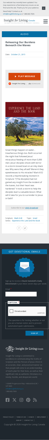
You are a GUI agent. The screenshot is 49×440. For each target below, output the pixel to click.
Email (7, 289)
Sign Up (18, 420)
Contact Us (28, 420)
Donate (31, 417)
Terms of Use (21, 417)
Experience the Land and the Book (26, 220)
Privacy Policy (8, 417)
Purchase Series (33, 98)
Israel (35, 218)
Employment (41, 417)
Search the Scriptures (39, 98)
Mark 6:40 (18, 218)
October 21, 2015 (18, 54)
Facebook (19, 228)
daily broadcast (31, 207)
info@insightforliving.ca (14, 389)
